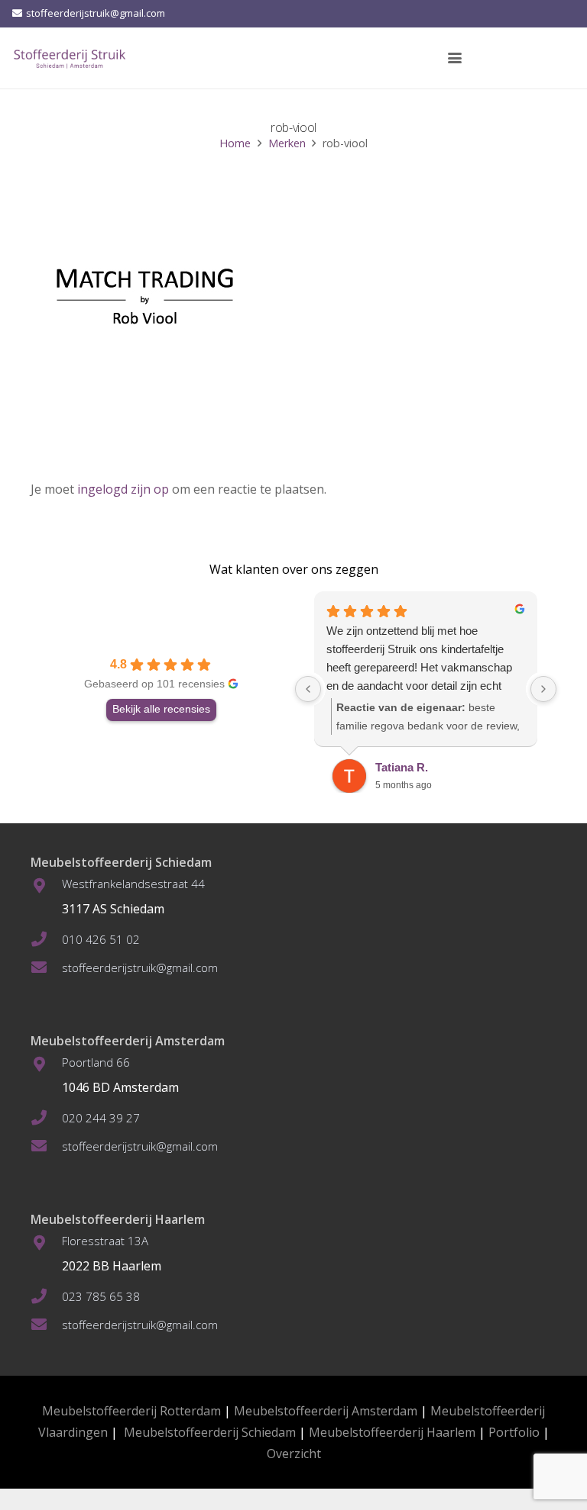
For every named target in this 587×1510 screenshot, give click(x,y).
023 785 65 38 (101, 1296)
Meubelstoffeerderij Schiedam (210, 1432)
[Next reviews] (543, 689)
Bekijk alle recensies (161, 709)
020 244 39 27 (101, 1117)
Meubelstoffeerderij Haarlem (392, 1432)
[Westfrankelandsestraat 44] (46, 885)
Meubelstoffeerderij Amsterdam (325, 1410)
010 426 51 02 (101, 939)
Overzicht (294, 1453)
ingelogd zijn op (123, 489)
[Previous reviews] (308, 689)
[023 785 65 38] (46, 1296)
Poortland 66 (96, 1062)
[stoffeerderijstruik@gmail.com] (46, 967)
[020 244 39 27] (46, 1117)
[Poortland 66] (46, 1064)
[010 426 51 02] (46, 939)
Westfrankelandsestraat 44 (133, 883)
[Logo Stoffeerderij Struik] (69, 58)
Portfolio (514, 1432)
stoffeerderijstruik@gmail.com (140, 967)
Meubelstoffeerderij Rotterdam (131, 1410)
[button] (455, 58)
